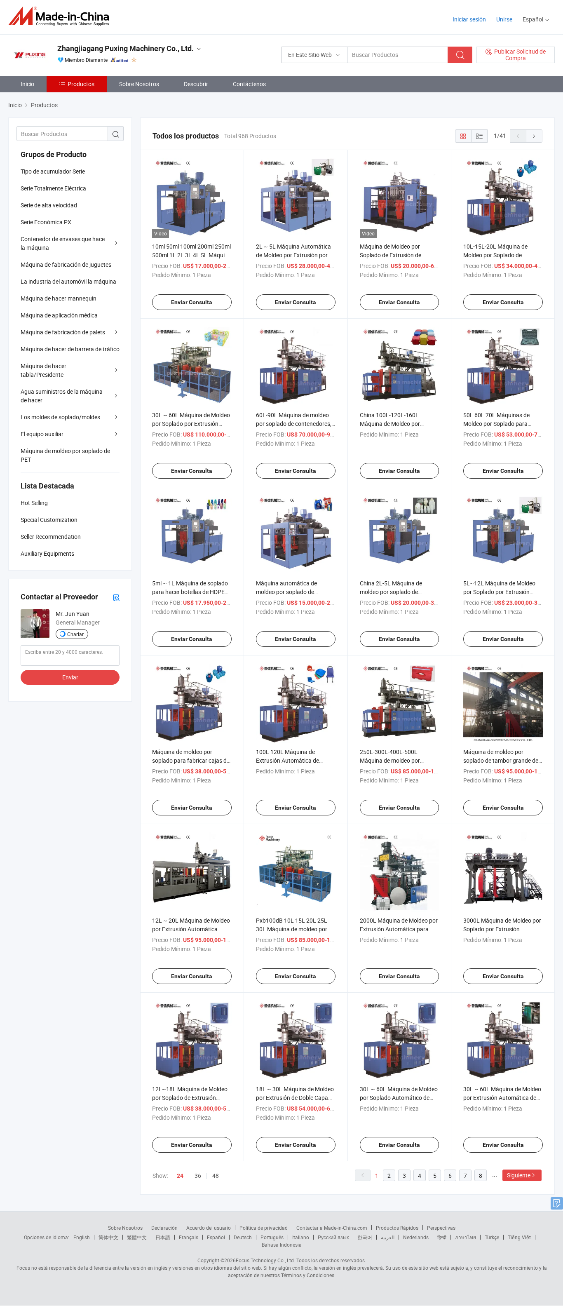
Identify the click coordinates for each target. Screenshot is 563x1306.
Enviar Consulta (191, 302)
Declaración (164, 1227)
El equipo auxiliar (42, 434)
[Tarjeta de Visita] (116, 597)
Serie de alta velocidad (49, 205)
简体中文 (108, 1237)
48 (215, 1175)
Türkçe (492, 1237)
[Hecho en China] (61, 16)
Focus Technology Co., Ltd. (265, 1260)
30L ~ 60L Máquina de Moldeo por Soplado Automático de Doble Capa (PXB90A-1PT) (399, 1097)
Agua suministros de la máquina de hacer (62, 396)
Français (188, 1237)
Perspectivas (441, 1227)
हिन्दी (441, 1237)
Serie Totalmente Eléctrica (53, 188)
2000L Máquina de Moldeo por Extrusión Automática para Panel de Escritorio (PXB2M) (399, 929)
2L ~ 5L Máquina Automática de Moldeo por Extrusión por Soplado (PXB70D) (293, 255)
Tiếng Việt (519, 1237)
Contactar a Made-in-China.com (331, 1227)
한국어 (364, 1237)
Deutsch (243, 1237)
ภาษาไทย (465, 1237)
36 (198, 1175)
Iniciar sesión (469, 19)
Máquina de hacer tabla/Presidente (43, 370)
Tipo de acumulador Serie (53, 171)
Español (216, 1237)
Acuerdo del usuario (208, 1227)
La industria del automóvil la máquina (68, 281)
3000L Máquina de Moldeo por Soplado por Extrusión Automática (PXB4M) (502, 929)
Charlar (75, 634)
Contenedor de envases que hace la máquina (63, 243)
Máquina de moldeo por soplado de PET (65, 455)
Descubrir (196, 84)
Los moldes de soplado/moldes (60, 417)
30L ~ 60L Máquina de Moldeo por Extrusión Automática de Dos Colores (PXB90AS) (502, 1097)
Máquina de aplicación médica (59, 315)
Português (272, 1237)
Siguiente (518, 1175)
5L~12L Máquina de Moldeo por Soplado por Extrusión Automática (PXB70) (499, 591)
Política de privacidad (263, 1227)
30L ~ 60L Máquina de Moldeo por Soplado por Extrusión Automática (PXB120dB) (191, 423)
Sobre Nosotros (139, 84)
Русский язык (333, 1237)
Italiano (300, 1237)
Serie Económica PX (46, 222)
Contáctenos (249, 84)
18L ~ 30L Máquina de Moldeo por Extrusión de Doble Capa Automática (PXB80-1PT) (295, 1097)
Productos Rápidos (397, 1227)
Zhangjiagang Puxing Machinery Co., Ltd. (125, 48)
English (81, 1237)
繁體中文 (137, 1237)
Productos (81, 84)
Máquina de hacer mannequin (58, 298)
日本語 (162, 1237)
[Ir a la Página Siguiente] (534, 136)
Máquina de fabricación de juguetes (66, 264)
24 (180, 1175)
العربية (387, 1237)
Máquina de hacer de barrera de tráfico (70, 349)
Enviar (70, 677)
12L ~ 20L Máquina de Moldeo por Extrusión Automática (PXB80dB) (191, 929)
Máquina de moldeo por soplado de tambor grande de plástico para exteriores (500, 760)
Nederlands (416, 1237)
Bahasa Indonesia (282, 1244)
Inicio (27, 84)
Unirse (504, 19)
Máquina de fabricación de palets (63, 332)
